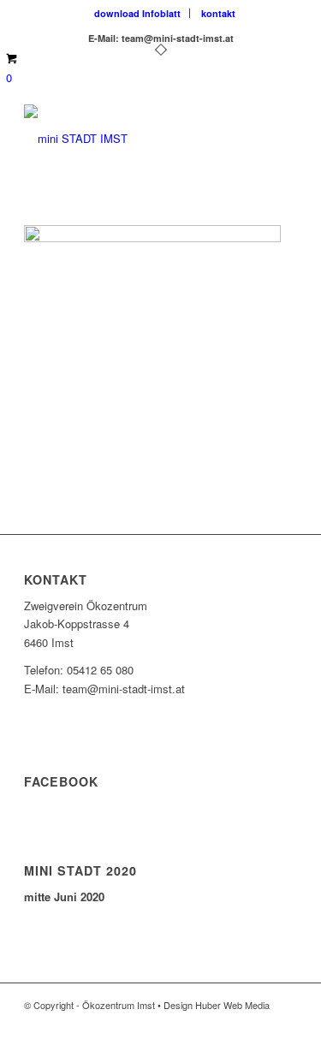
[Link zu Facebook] (233, 1023)
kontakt (218, 13)
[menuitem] (138, 13)
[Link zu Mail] (284, 1023)
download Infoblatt (137, 13)
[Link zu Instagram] (258, 1023)
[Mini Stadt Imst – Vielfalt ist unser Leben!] (133, 138)
